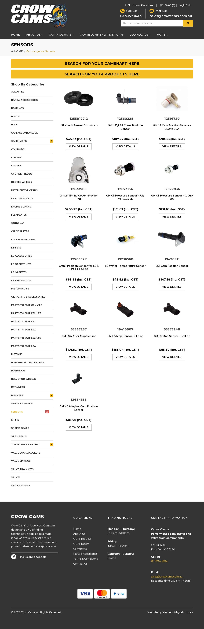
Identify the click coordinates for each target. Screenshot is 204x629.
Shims (15, 419)
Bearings (17, 108)
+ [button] (51, 141)
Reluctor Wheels (23, 378)
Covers (16, 157)
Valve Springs (21, 460)
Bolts (15, 116)
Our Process (81, 543)
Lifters (16, 247)
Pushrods (18, 370)
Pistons (16, 354)
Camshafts (19, 140)
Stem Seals (19, 436)
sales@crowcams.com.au (170, 16)
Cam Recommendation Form (101, 34)
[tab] (102, 63)
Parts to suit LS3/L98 (26, 337)
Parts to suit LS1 (23, 321)
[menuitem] (166, 5)
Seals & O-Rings (22, 403)
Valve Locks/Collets (25, 452)
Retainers (18, 387)
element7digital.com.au (178, 612)
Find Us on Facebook (140, 5)
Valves (16, 477)
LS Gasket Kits (21, 264)
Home (15, 34)
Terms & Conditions (85, 558)
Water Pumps (20, 485)
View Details (78, 146)
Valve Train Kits (22, 469)
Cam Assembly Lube (24, 132)
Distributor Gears (24, 190)
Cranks (16, 165)
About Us (33, 34)
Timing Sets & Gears (25, 444)
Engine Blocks (21, 206)
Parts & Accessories (85, 553)
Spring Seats (20, 427)
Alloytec (17, 91)
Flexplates (19, 214)
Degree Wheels (21, 181)
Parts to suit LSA (23, 346)
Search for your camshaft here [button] (102, 63)
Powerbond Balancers (27, 362)
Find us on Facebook (32, 557)
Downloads (139, 34)
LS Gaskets (19, 272)
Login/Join (185, 5)
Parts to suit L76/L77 (26, 313)
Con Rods (18, 149)
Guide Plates (20, 231)
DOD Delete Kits (22, 198)
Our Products (60, 34)
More (161, 34)
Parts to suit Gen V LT (26, 305)
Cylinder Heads (22, 173)
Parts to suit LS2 (23, 329)
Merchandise (20, 288)
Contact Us (80, 563)
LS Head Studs (21, 280)
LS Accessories (21, 255)
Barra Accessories (24, 99)
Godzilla (17, 222)
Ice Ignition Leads (23, 239)
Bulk (14, 124)
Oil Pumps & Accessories (28, 296)
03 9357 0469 (131, 16)
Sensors (17, 411)
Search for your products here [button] (102, 74)
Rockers (17, 395)
